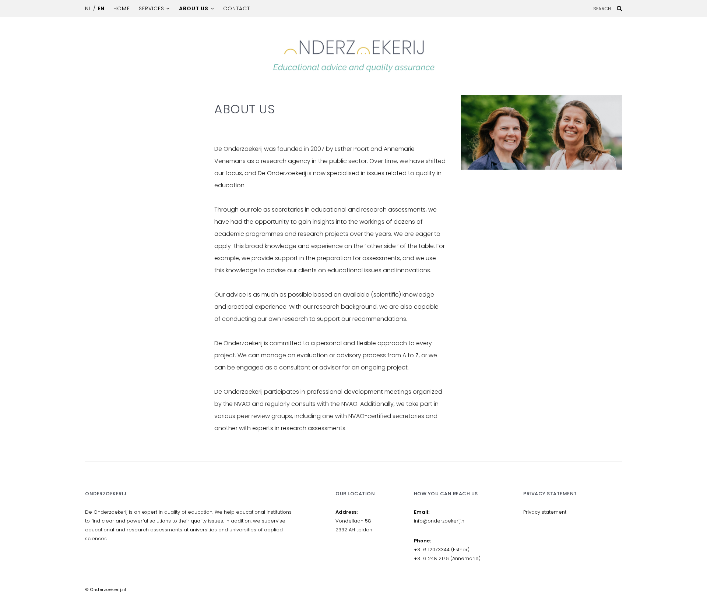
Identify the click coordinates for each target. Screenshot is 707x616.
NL (88, 8)
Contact (236, 8)
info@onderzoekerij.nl (439, 520)
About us (193, 8)
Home (121, 8)
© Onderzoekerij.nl (105, 589)
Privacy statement (544, 512)
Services (151, 8)
